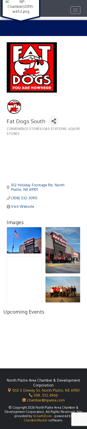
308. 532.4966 (45, 395)
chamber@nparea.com (45, 400)
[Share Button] (54, 121)
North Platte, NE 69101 (45, 390)
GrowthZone (42, 416)
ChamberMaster (36, 420)
